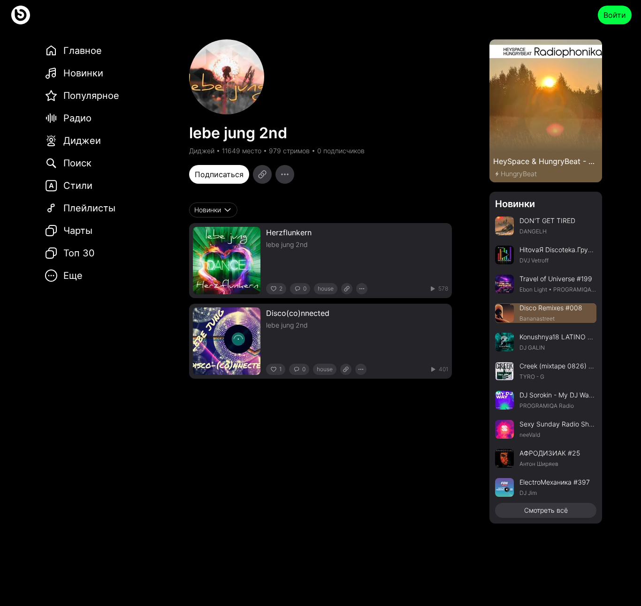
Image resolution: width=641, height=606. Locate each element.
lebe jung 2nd (287, 244)
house (326, 288)
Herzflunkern (289, 232)
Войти (614, 15)
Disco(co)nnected (297, 313)
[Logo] (20, 15)
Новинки (515, 203)
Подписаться (219, 174)
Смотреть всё (546, 510)
